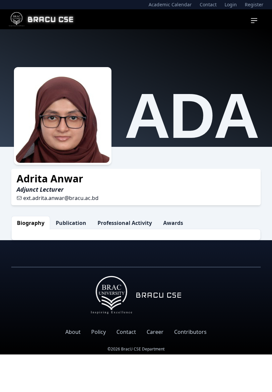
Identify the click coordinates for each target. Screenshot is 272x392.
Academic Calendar (170, 4)
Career (155, 332)
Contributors (190, 332)
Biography (30, 223)
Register (254, 4)
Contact (208, 4)
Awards (173, 223)
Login (231, 4)
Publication (71, 223)
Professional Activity (125, 223)
